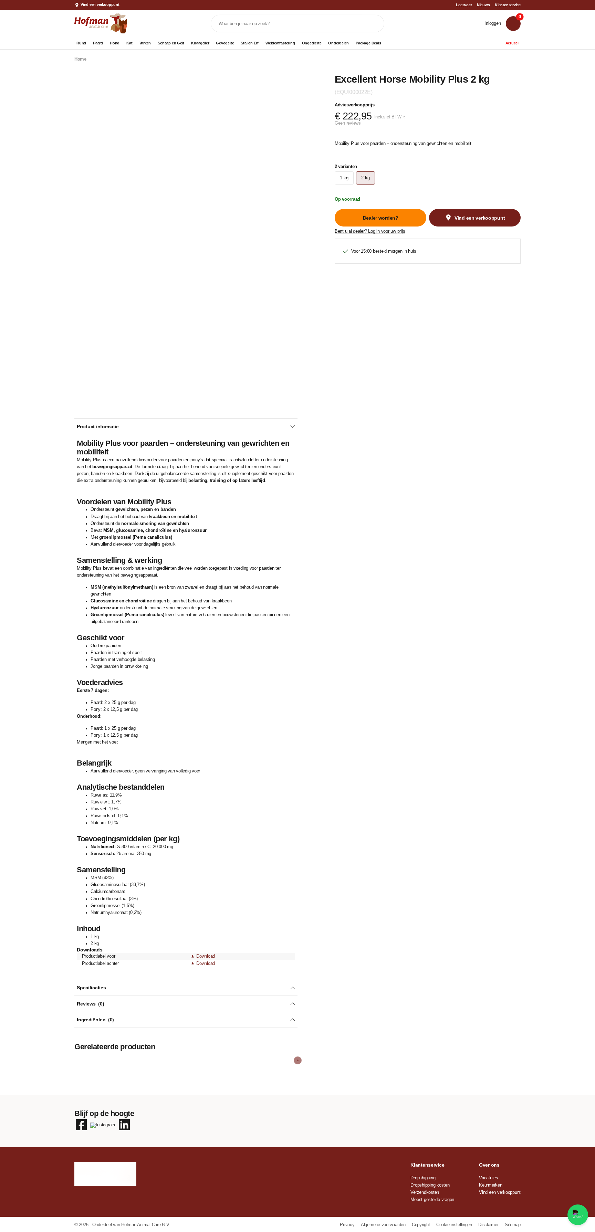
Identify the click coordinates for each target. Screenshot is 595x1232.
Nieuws (483, 5)
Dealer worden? (380, 218)
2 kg (365, 178)
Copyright (421, 1224)
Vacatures (488, 1178)
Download (205, 956)
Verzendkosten (424, 1192)
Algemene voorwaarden (384, 1224)
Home (80, 59)
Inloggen (492, 23)
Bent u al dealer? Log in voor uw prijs (370, 231)
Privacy (348, 1224)
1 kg (344, 178)
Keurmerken (490, 1185)
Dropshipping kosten (429, 1185)
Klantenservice (508, 5)
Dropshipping (422, 1178)
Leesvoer (464, 5)
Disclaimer (489, 1224)
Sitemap (513, 1224)
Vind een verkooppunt (100, 4)
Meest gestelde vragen (432, 1199)
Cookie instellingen (454, 1224)
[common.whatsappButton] (577, 1214)
